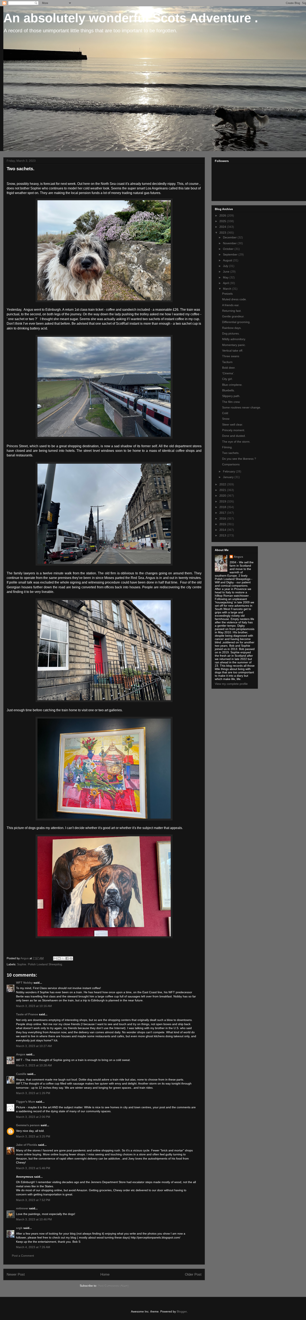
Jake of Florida (26, 1144)
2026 (223, 215)
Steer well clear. (232, 424)
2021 (223, 490)
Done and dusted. (234, 435)
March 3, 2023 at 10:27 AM (34, 1046)
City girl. (227, 379)
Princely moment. (233, 430)
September (230, 254)
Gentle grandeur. (233, 316)
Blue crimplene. (232, 384)
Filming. (227, 447)
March (227, 288)
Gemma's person (28, 1125)
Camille (21, 1074)
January (228, 477)
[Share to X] (63, 958)
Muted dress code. (234, 299)
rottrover (22, 1208)
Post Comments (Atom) (113, 1285)
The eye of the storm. (236, 441)
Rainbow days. (231, 327)
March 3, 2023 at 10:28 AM (34, 1065)
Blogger (182, 1311)
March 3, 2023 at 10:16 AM (34, 1006)
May (226, 277)
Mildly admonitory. (234, 339)
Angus (20, 1054)
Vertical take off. (232, 350)
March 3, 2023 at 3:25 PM (33, 1136)
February (229, 471)
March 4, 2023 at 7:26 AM (33, 1247)
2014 (223, 529)
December (230, 237)
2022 (223, 484)
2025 (223, 221)
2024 (223, 226)
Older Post (193, 1274)
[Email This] (55, 958)
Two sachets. (230, 453)
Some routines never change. (241, 407)
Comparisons (231, 464)
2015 (223, 524)
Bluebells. (228, 390)
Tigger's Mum (25, 1101)
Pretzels (227, 293)
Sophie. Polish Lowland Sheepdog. (40, 964)
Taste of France (27, 1014)
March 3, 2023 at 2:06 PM (33, 1116)
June (226, 271)
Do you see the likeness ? (239, 458)
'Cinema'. (228, 373)
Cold (225, 413)
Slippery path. (231, 396)
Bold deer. (228, 367)
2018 (223, 507)
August (228, 260)
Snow (225, 418)
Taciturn (227, 362)
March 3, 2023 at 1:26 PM (33, 1093)
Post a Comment (23, 1255)
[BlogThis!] (59, 958)
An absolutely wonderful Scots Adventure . (130, 18)
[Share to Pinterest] (71, 958)
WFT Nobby (24, 982)
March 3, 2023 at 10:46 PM (34, 1219)
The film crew (231, 401)
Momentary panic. (234, 345)
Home (104, 1274)
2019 (223, 501)
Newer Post (16, 1274)
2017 (223, 512)
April (226, 283)
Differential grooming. (236, 322)
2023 (223, 232)
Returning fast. (231, 310)
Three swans (230, 356)
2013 (223, 535)
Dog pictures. (231, 333)
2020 (223, 495)
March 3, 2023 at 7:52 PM (33, 1200)
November (230, 243)
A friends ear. (230, 305)
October (228, 248)
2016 (223, 518)
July (226, 266)
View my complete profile (231, 683)
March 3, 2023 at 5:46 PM (33, 1168)
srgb (19, 1228)
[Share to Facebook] (67, 958)
